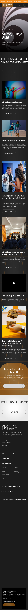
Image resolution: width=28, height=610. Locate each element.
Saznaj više (8, 113)
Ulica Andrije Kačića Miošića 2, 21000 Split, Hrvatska (13, 440)
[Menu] (24, 5)
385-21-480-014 (5, 445)
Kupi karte (14, 72)
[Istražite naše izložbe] (14, 90)
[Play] (14, 283)
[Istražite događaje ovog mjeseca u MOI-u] (14, 233)
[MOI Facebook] (10, 491)
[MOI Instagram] (3, 491)
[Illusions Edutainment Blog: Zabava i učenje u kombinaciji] (14, 322)
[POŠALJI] (22, 385)
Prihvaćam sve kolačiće (9, 604)
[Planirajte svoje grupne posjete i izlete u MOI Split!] (14, 176)
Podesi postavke (6, 598)
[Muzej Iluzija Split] (7, 5)
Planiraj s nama (8, 153)
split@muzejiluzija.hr (6, 442)
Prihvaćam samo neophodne (9, 601)
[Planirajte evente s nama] (14, 128)
